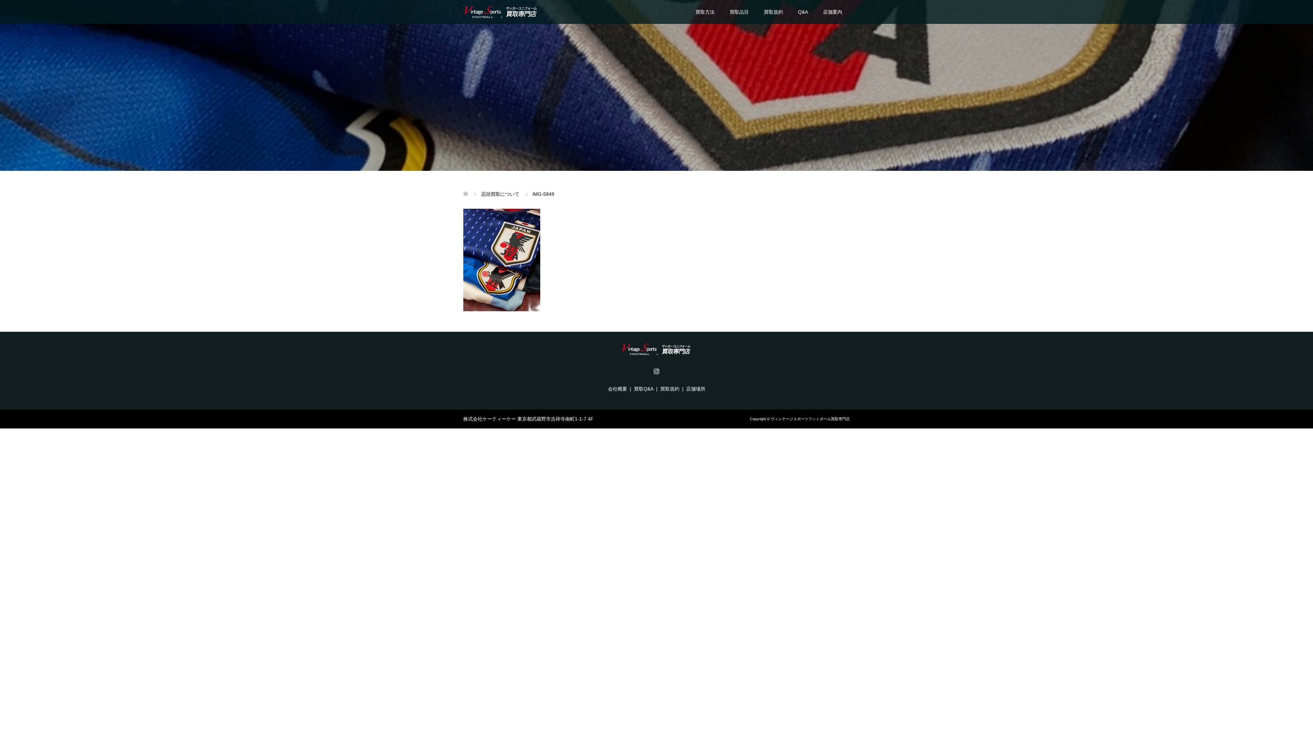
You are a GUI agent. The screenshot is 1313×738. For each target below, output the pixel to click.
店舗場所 (695, 389)
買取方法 (705, 12)
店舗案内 (832, 12)
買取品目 (739, 12)
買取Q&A (643, 389)
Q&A (803, 12)
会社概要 (617, 389)
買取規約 (773, 12)
